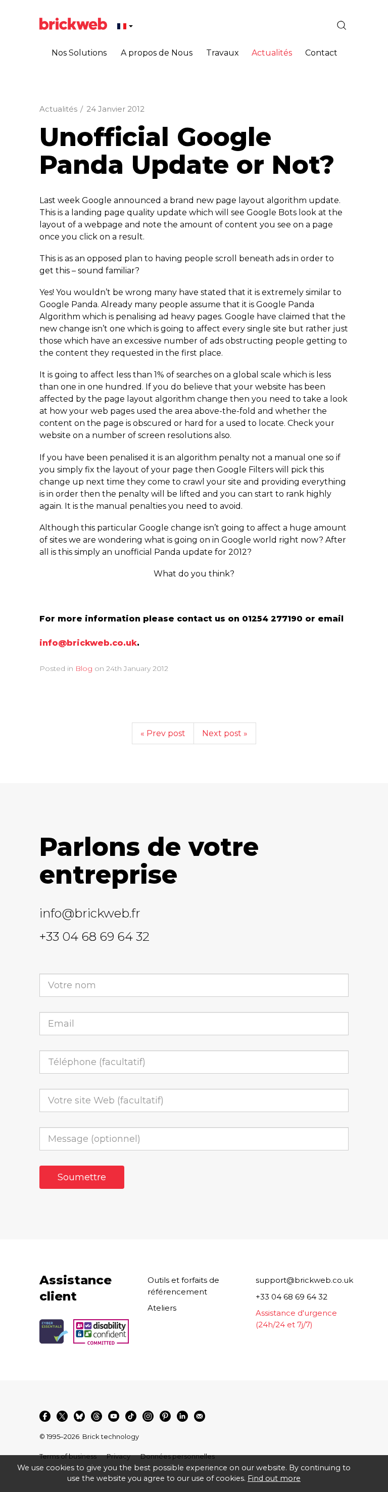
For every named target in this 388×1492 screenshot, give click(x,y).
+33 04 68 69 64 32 (94, 936)
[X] (62, 1416)
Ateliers (162, 1308)
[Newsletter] (199, 1416)
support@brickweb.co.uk (304, 1280)
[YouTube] (113, 1416)
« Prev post (162, 733)
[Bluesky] (79, 1416)
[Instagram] (148, 1416)
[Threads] (96, 1416)
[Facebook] (45, 1416)
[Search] (341, 25)
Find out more (274, 1478)
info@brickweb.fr (89, 913)
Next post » (225, 733)
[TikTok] (130, 1416)
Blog (83, 668)
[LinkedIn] (182, 1416)
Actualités (58, 109)
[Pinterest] (165, 1416)
